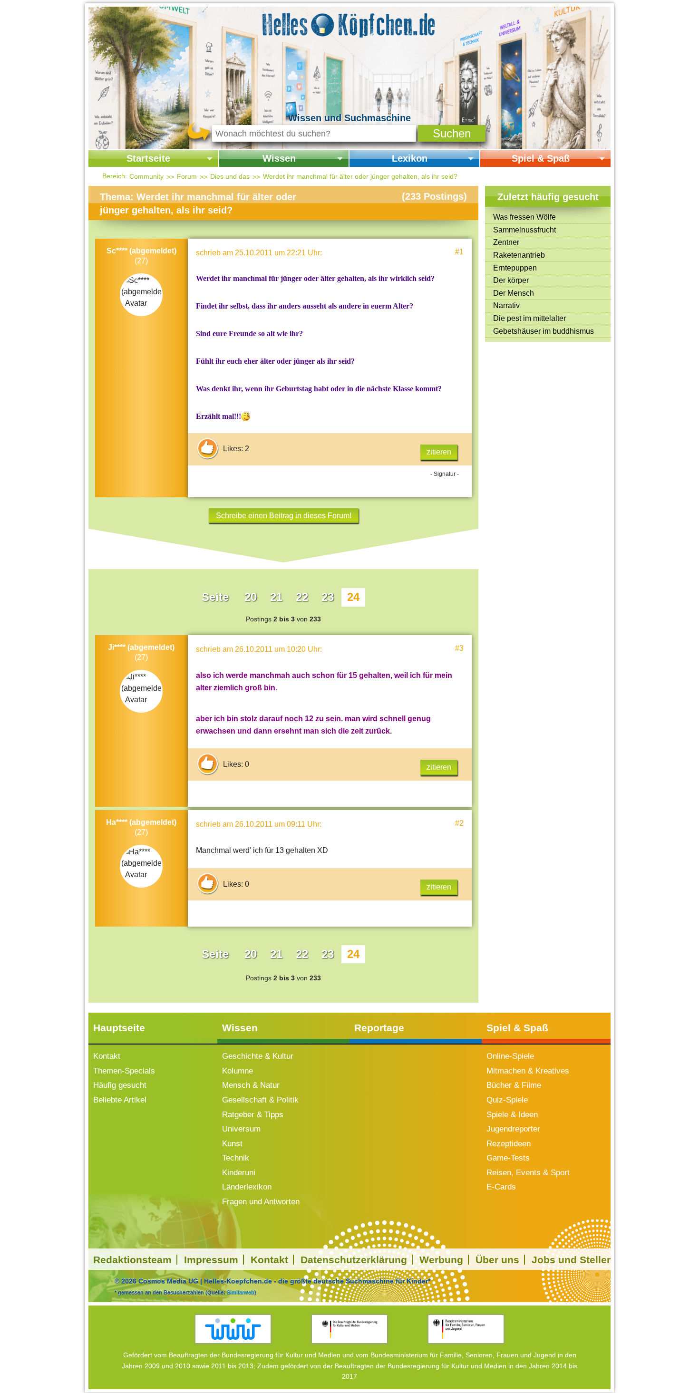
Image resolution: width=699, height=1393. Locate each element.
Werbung (441, 1259)
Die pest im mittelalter (529, 318)
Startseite (148, 158)
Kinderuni (238, 1172)
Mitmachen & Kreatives (527, 1070)
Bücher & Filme (513, 1085)
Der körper (511, 280)
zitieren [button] (439, 452)
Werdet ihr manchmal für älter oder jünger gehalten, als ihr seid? (360, 176)
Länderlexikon (247, 1186)
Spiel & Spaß (541, 158)
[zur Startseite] (349, 23)
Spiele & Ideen (512, 1114)
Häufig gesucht (119, 1085)
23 (327, 596)
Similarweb (240, 1292)
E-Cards (501, 1186)
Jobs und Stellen (572, 1259)
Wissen (279, 158)
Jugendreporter (513, 1128)
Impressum (211, 1259)
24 (353, 596)
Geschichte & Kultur (257, 1056)
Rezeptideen (508, 1143)
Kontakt (106, 1056)
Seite (215, 596)
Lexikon (409, 158)
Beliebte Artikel (119, 1099)
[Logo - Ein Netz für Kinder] (233, 1329)
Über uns (497, 1259)
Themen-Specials (124, 1070)
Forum (187, 176)
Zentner (506, 242)
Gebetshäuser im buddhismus (543, 331)
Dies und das (230, 176)
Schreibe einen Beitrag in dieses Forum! (283, 516)
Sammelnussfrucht (524, 230)
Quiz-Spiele (507, 1099)
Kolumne (237, 1070)
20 (250, 596)
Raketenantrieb (519, 255)
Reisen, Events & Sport (528, 1172)
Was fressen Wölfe (524, 217)
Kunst (232, 1143)
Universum (241, 1128)
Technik (235, 1157)
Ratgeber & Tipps (252, 1114)
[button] (451, 133)
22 (302, 596)
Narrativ (506, 305)
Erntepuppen (515, 268)
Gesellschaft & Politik (260, 1099)
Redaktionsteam (132, 1259)
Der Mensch (513, 293)
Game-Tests (508, 1157)
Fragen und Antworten (261, 1201)
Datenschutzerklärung (354, 1259)
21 (276, 596)
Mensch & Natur (251, 1085)
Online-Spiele (510, 1056)
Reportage (379, 1027)
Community (146, 176)
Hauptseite (119, 1027)
